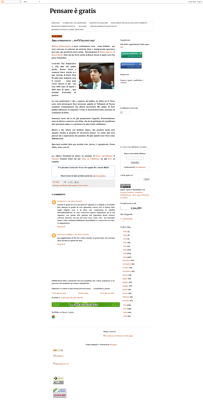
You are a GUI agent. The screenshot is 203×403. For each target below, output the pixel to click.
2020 (125, 235)
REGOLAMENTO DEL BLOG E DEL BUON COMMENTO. (129, 23)
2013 (125, 253)
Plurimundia (127, 219)
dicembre (127, 260)
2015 (125, 246)
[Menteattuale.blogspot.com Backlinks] (53, 318)
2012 (125, 257)
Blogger (113, 344)
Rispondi (61, 226)
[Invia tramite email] (69, 182)
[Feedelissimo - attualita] (58, 350)
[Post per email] (64, 182)
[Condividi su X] (73, 182)
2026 (125, 231)
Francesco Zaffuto (64, 234)
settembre (127, 271)
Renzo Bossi (83, 185)
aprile (125, 289)
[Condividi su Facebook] (76, 182)
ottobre (126, 267)
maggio (126, 286)
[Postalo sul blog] (71, 182)
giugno (126, 282)
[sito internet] (131, 68)
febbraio (126, 297)
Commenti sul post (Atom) (72, 297)
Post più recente (59, 293)
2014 (125, 249)
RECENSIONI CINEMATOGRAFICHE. (63, 26)
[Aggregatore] (61, 363)
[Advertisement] (132, 130)
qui (121, 47)
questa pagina (99, 175)
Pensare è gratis (73, 11)
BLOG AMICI (83, 26)
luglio (125, 278)
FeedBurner (141, 167)
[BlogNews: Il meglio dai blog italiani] (58, 356)
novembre (127, 264)
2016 (125, 242)
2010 (125, 308)
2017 (125, 239)
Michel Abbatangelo (61, 46)
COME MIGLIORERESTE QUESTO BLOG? (103, 26)
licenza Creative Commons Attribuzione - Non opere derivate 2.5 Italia (134, 195)
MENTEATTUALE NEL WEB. (99, 23)
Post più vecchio (107, 293)
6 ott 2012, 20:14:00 (74, 201)
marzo (125, 293)
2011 (125, 305)
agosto (126, 275)
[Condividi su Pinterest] (78, 182)
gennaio (126, 300)
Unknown (61, 201)
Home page (83, 293)
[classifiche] (86, 306)
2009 (125, 312)
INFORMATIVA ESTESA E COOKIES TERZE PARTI (67, 29)
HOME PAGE (55, 23)
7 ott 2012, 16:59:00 (81, 234)
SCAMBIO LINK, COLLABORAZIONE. (75, 23)
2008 (125, 316)
